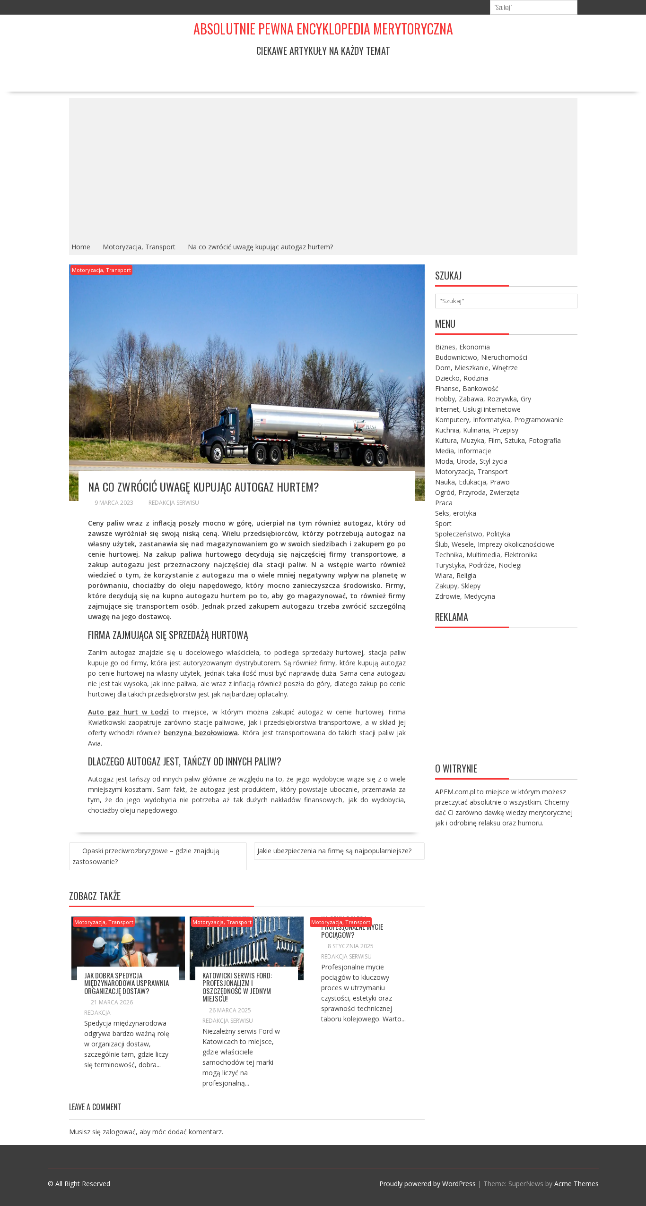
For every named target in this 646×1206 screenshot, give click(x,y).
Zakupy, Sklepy (457, 585)
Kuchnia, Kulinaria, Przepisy (476, 429)
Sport (443, 523)
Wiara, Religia (455, 575)
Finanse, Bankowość (466, 388)
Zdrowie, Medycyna (465, 596)
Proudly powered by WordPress (427, 1183)
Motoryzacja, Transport (101, 269)
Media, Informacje (463, 450)
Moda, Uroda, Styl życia (471, 461)
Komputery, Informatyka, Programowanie (499, 419)
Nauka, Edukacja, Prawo (472, 481)
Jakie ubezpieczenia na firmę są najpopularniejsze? (334, 850)
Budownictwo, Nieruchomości (481, 357)
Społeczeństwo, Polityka (472, 533)
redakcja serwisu (173, 503)
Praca (444, 502)
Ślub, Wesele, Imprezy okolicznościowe (495, 544)
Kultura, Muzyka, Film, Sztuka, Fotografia (498, 440)
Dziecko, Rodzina (461, 378)
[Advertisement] (323, 168)
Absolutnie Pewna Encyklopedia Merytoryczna (323, 28)
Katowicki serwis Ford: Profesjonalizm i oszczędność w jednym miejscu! (237, 987)
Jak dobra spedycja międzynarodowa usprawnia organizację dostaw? (126, 983)
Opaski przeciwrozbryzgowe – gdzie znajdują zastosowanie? (145, 856)
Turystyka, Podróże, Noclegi (478, 565)
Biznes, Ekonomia (462, 346)
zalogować (119, 1131)
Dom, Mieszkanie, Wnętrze (476, 367)
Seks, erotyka (455, 513)
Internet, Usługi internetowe (478, 409)
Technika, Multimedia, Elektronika (486, 554)
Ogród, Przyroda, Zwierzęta (477, 492)
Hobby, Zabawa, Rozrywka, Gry (483, 398)
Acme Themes (576, 1183)
